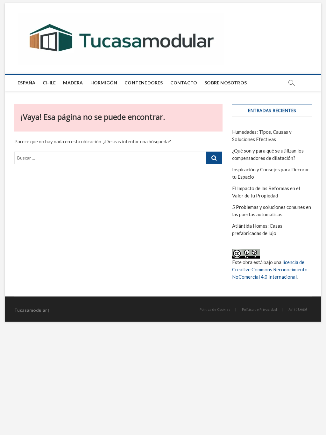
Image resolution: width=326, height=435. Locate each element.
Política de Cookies (215, 309)
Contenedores (143, 82)
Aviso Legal (297, 309)
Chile (49, 82)
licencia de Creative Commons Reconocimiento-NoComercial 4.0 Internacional (270, 269)
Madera (73, 82)
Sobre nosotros (225, 82)
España (26, 82)
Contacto (183, 82)
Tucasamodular (30, 310)
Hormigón (103, 82)
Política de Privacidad (259, 309)
